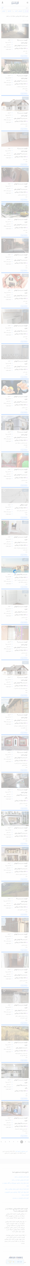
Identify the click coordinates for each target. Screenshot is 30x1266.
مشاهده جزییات (24, 56)
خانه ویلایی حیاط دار (20, 11)
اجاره (27, 21)
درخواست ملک (10, 1261)
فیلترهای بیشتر (4, 11)
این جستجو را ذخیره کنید (21, 1151)
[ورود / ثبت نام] (2, 2)
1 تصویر (25, 25)
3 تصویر (25, 133)
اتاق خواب (9, 11)
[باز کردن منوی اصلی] (27, 2)
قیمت (16, 11)
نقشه (18, 1262)
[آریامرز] (15, 2)
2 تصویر (25, 775)
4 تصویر (25, 240)
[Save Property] (4, 26)
